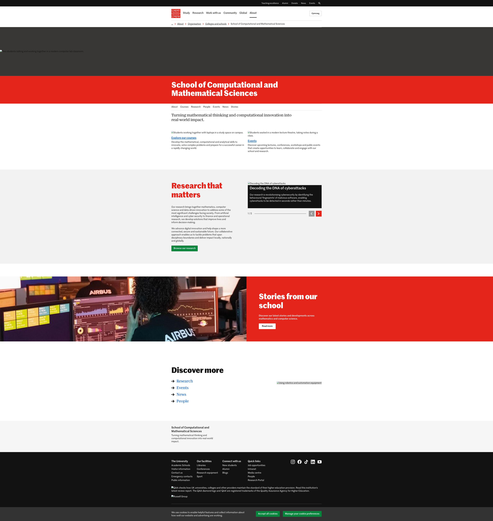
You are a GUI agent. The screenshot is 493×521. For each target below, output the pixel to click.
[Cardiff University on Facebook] (299, 462)
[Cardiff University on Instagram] (293, 462)
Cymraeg (315, 13)
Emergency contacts (181, 476)
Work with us (213, 13)
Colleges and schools (215, 24)
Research (197, 13)
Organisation (194, 24)
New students (229, 465)
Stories (234, 107)
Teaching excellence (270, 3)
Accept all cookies (268, 514)
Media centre (254, 473)
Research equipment (207, 473)
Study (186, 13)
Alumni (285, 3)
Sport (199, 476)
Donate (294, 3)
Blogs (225, 473)
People (206, 107)
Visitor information (180, 469)
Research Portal (256, 480)
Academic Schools (180, 465)
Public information (180, 480)
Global (243, 13)
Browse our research (185, 248)
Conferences (203, 469)
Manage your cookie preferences (302, 514)
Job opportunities (256, 465)
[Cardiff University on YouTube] (319, 462)
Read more (267, 326)
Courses (184, 107)
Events (312, 3)
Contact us (177, 473)
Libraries (201, 465)
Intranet (252, 469)
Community (230, 13)
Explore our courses (183, 138)
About (253, 13)
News (303, 3)
